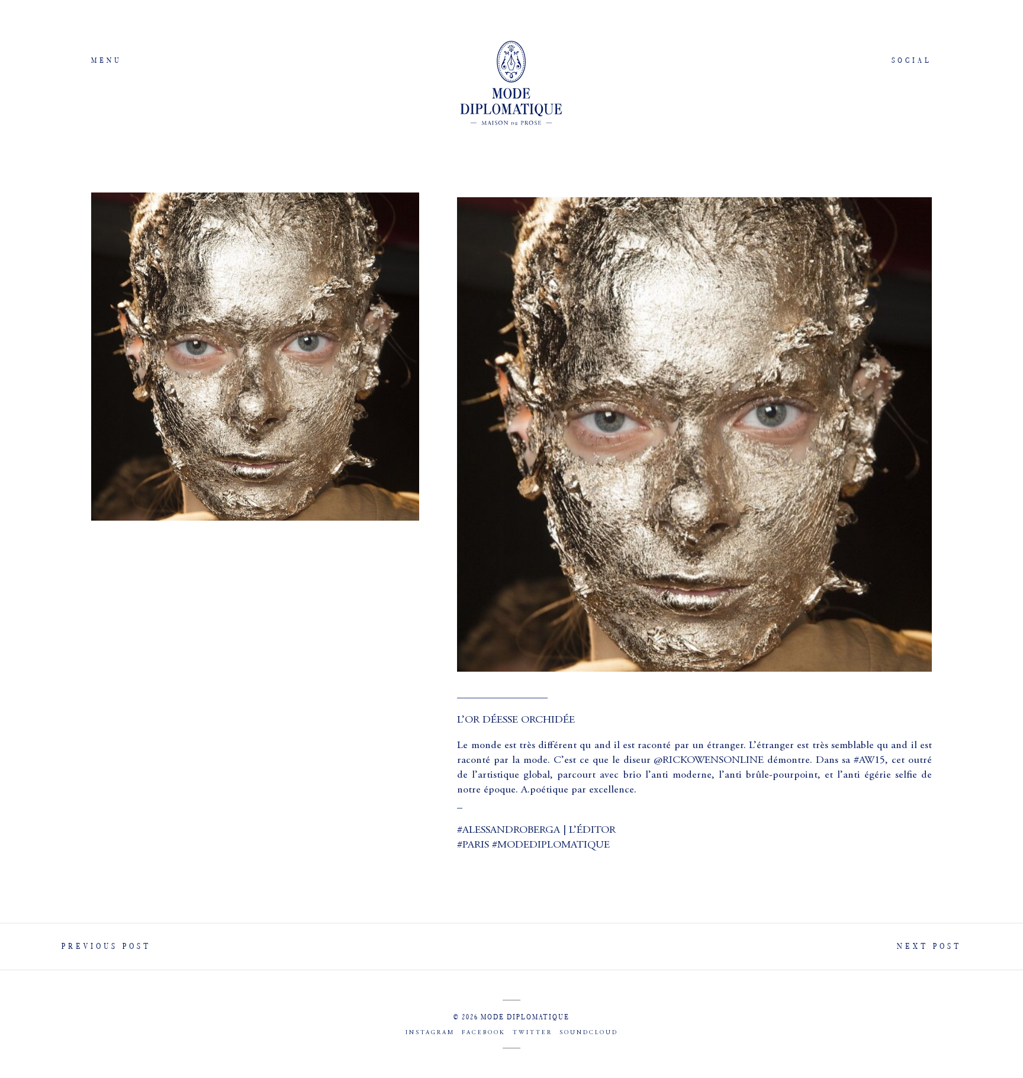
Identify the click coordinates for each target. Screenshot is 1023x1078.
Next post (929, 946)
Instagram (430, 1033)
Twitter (532, 1033)
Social (912, 60)
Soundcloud (588, 1033)
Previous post (106, 946)
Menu (106, 60)
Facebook (484, 1033)
